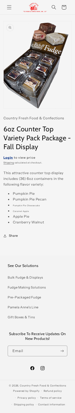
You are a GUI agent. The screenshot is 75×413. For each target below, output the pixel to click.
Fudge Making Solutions (27, 287)
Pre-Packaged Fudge (24, 297)
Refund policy (53, 390)
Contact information (51, 404)
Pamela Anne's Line (23, 307)
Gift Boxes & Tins (21, 317)
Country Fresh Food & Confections (43, 385)
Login (8, 157)
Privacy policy (27, 397)
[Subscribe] (62, 351)
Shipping (8, 162)
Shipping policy (24, 404)
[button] (9, 7)
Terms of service (51, 397)
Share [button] (13, 236)
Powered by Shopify (26, 390)
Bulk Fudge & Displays (25, 277)
